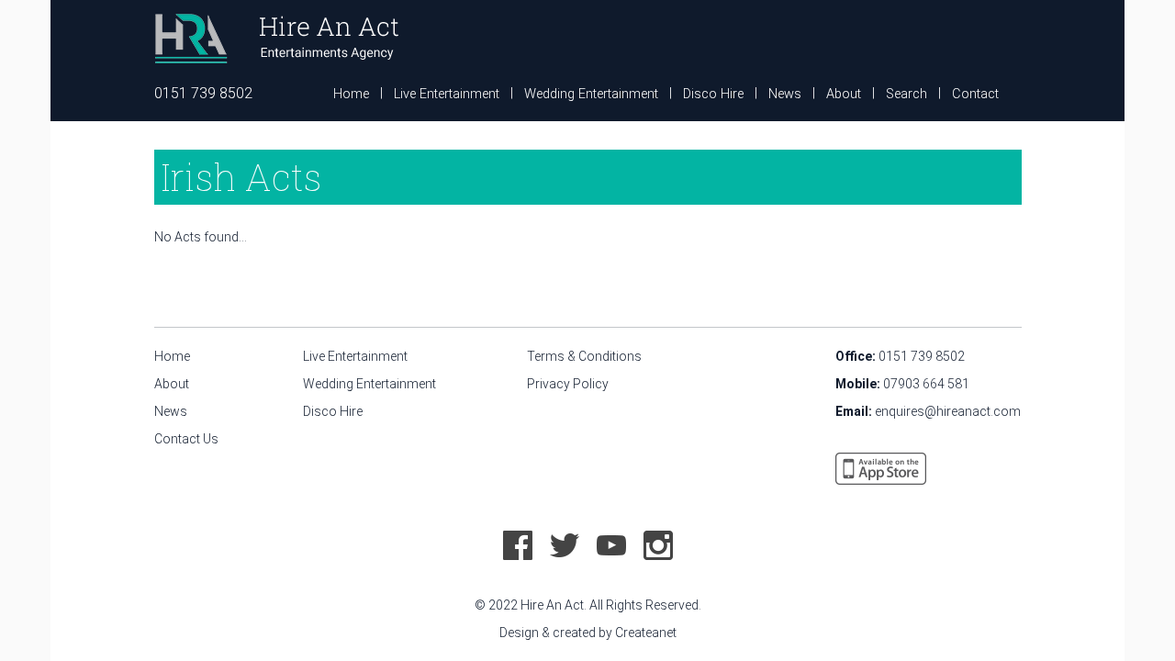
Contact (975, 94)
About (843, 94)
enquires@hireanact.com (948, 411)
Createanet (646, 632)
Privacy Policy (568, 383)
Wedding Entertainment (591, 94)
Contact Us (186, 438)
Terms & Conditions (584, 356)
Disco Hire (713, 94)
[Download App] (880, 467)
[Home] (276, 36)
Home (351, 94)
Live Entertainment (446, 94)
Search (906, 94)
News (784, 94)
